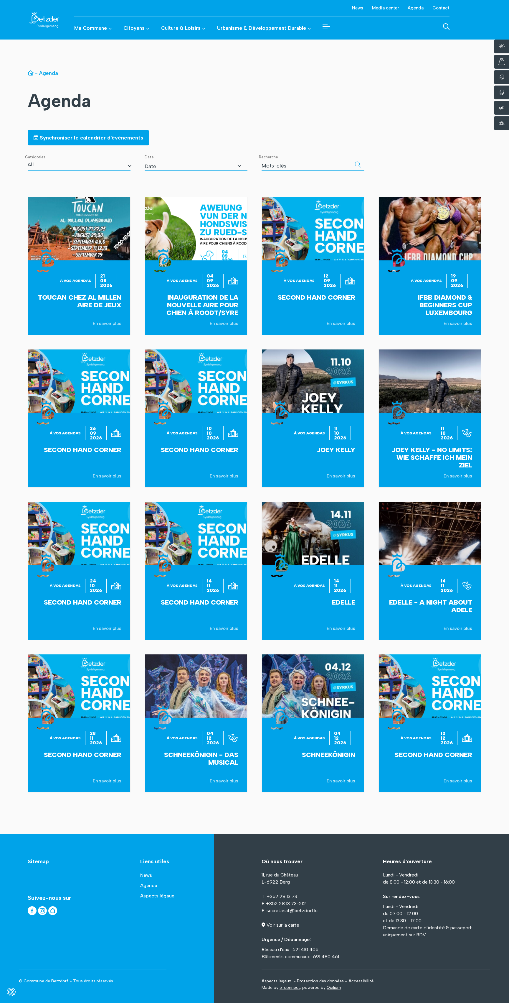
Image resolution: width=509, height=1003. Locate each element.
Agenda (59, 101)
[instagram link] (42, 910)
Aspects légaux (276, 981)
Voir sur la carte (283, 925)
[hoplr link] (52, 910)
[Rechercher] (358, 164)
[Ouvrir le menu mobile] (326, 26)
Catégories (35, 157)
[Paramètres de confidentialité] (11, 992)
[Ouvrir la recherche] (446, 26)
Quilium (334, 987)
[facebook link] (32, 910)
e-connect (290, 987)
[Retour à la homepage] (31, 73)
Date (149, 157)
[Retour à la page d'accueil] (37, 20)
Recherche (268, 157)
